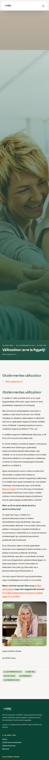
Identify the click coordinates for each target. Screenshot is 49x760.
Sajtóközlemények (8, 746)
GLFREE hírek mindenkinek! (11, 742)
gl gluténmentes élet (12, 672)
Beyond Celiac (9, 489)
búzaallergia (9, 676)
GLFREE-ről (30, 672)
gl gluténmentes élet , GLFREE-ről (31, 345)
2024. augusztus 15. (14, 381)
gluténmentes (25, 676)
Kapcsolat (5, 749)
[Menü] (43, 6)
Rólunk (4, 739)
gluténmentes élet (11, 680)
